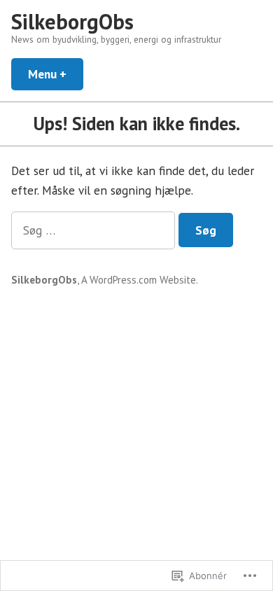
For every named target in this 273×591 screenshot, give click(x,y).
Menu (55, 74)
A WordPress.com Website (138, 279)
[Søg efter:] (94, 230)
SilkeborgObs (72, 21)
